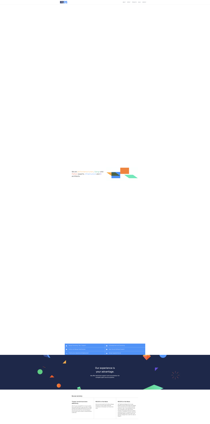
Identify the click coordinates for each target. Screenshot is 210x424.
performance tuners (85, 172)
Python (74, 174)
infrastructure (90, 174)
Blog (139, 2)
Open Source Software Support (116, 349)
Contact (144, 2)
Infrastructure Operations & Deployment (79, 353)
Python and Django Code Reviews (77, 349)
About (124, 2)
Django (97, 172)
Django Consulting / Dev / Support (77, 345)
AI (100, 174)
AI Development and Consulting (117, 345)
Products (134, 2)
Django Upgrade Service (115, 353)
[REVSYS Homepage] (63, 2)
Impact (128, 2)
